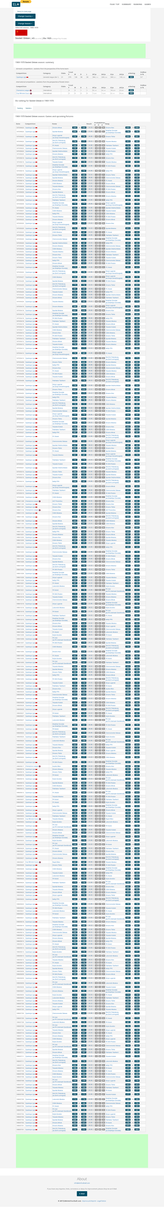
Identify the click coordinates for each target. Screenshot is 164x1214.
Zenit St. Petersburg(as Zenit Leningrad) (59, 141)
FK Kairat (55, 590)
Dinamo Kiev (110, 128)
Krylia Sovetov (110, 586)
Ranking (138, 4)
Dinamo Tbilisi (110, 136)
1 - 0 (90, 145)
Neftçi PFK (109, 154)
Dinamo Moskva (57, 154)
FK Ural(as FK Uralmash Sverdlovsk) (115, 590)
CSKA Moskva (57, 183)
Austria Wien (110, 689)
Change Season (24, 23)
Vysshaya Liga (21, 77)
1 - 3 (90, 127)
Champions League (23, 90)
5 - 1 (90, 408)
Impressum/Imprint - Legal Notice (94, 1201)
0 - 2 (90, 380)
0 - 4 (90, 400)
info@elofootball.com (82, 1183)
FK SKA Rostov (111, 151)
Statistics (28, 108)
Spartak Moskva (57, 131)
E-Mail (82, 1194)
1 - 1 (90, 151)
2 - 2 (90, 162)
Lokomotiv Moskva (58, 586)
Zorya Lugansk (110, 543)
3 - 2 (90, 321)
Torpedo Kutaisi (111, 148)
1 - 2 (90, 213)
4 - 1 (90, 607)
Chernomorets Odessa (59, 148)
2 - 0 (90, 186)
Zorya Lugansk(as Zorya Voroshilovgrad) (60, 136)
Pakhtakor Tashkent (112, 145)
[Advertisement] (80, 51)
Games (148, 4)
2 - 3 (90, 669)
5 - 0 (90, 131)
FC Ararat (55, 145)
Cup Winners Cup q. (23, 93)
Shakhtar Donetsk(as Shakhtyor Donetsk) (113, 131)
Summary (126, 4)
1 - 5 (90, 875)
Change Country (25, 16)
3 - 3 (90, 556)
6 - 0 (90, 675)
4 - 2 (90, 769)
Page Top (114, 4)
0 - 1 (90, 141)
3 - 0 (90, 294)
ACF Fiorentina (57, 501)
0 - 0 (90, 136)
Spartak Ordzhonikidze (59, 151)
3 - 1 (90, 180)
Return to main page (24, 11)
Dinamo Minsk (57, 128)
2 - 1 (90, 154)
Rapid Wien (109, 819)
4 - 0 (90, 235)
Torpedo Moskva (111, 141)
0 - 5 (90, 429)
